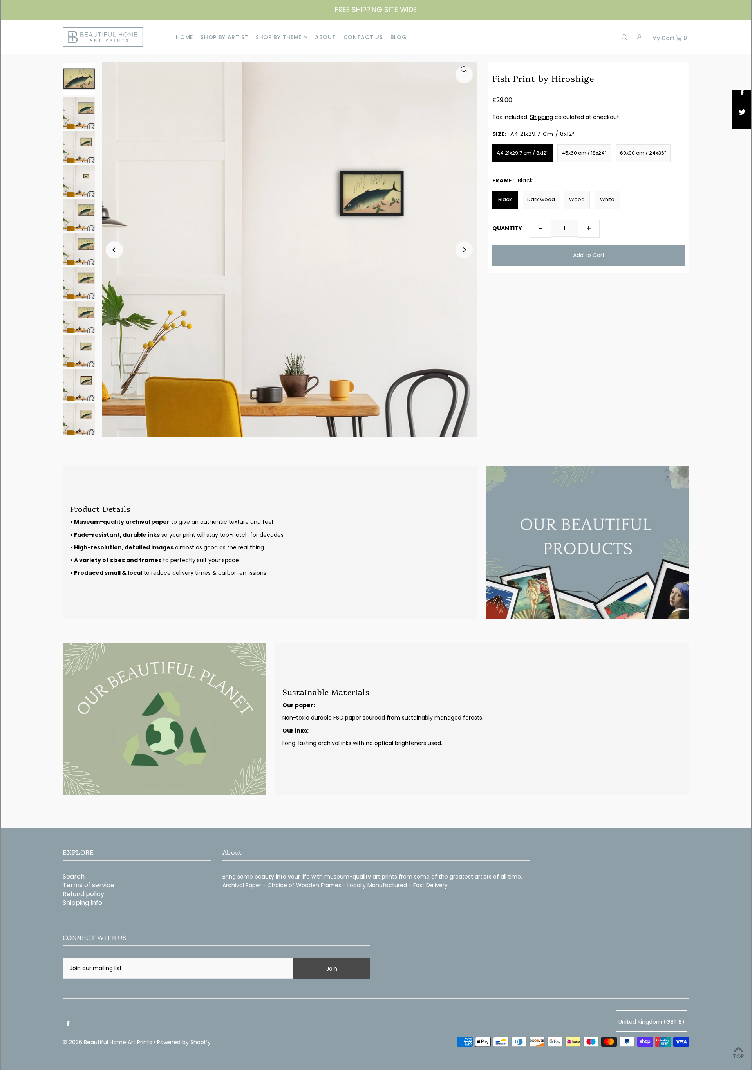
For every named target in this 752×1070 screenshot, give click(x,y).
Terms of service (88, 885)
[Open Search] (624, 37)
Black (505, 199)
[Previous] (114, 249)
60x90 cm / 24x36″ (643, 153)
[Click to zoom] (464, 74)
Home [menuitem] (184, 37)
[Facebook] (68, 1023)
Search (74, 876)
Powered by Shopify (184, 1042)
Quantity (507, 228)
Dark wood (541, 199)
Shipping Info (82, 902)
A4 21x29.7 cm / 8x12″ (522, 153)
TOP (738, 1056)
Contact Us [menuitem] (363, 37)
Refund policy (83, 894)
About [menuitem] (325, 37)
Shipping (541, 117)
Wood (577, 199)
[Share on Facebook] (742, 99)
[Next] (464, 249)
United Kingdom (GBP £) (651, 1022)
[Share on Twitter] (742, 119)
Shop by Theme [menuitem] (279, 37)
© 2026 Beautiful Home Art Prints (107, 1042)
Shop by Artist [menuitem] (224, 37)
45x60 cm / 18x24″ (584, 153)
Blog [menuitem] (398, 37)
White (607, 199)
